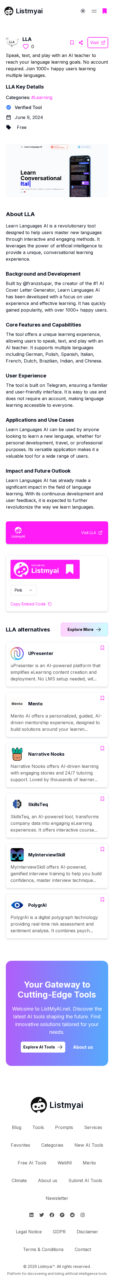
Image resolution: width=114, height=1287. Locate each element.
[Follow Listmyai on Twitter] (41, 1215)
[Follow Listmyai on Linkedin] (31, 1215)
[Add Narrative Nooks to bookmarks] (102, 748)
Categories (52, 1145)
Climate (19, 1180)
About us (83, 1047)
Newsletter (57, 1198)
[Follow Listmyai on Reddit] (72, 1215)
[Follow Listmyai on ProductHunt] (62, 1215)
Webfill (65, 1163)
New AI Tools (88, 1145)
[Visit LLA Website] (80, 42)
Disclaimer (87, 1231)
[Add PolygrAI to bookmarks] (102, 899)
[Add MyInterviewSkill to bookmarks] (102, 849)
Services (93, 1127)
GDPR (59, 1231)
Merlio (89, 1163)
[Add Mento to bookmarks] (102, 698)
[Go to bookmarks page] (105, 11)
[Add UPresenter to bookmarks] (102, 647)
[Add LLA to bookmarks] (72, 42)
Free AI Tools (32, 1163)
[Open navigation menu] (94, 11)
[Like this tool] (25, 46)
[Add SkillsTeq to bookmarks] (102, 798)
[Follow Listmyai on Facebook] (52, 1215)
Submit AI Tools (85, 1180)
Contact (83, 1249)
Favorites (20, 1145)
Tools (38, 1127)
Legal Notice (29, 1231)
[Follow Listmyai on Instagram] (82, 1215)
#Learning (41, 97)
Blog (16, 1127)
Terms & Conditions (43, 1249)
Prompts (64, 1127)
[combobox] (24, 590)
